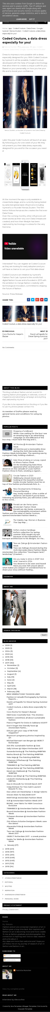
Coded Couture (19, 28)
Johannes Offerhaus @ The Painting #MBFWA (24, 761)
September (12, 671)
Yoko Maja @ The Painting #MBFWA (23, 757)
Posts (8, 956)
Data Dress (31, 28)
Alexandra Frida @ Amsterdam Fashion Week (24, 827)
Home (4, 28)
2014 (7, 855)
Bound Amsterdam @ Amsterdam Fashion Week (26, 812)
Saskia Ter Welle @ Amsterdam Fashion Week (25, 840)
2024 (7, 651)
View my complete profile (13, 989)
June (9, 680)
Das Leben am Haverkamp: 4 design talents (27, 792)
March (10, 689)
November (12, 665)
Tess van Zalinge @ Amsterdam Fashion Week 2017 (25, 832)
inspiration (9, 890)
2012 (7, 860)
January (11, 845)
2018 (7, 660)
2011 (7, 863)
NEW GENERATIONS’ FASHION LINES (23, 694)
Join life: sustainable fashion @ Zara (23, 746)
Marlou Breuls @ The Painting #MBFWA (25, 754)
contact (27, 407)
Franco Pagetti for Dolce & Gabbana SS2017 (27, 723)
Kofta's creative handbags (24, 530)
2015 (7, 852)
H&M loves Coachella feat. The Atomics (25, 715)
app (10, 28)
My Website (7, 924)
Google (40, 28)
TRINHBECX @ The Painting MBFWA (23, 765)
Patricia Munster (23, 970)
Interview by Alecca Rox (13, 1000)
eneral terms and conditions (17, 414)
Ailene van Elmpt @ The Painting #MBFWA (26, 776)
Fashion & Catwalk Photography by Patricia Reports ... (26, 698)
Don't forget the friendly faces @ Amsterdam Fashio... (22, 727)
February (11, 691)
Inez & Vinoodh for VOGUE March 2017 (24, 784)
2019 (7, 657)
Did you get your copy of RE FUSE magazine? (22, 732)
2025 (7, 648)
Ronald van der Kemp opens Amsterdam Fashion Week (25, 505)
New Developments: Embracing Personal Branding (27, 490)
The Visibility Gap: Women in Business (29, 520)
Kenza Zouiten (15, 31)
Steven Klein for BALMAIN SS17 (21, 795)
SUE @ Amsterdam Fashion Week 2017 (24, 801)
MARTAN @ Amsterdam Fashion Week (24, 798)
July (9, 677)
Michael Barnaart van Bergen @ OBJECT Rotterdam (25, 742)
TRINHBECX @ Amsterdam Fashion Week (26, 808)
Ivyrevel (5, 31)
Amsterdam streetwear (15, 895)
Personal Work (12, 899)
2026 (7, 645)
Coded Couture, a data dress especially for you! (22, 324)
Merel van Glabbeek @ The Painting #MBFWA (23, 772)
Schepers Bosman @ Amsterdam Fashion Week (26, 817)
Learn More (21, 19)
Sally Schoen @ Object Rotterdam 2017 (25, 748)
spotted (8, 886)
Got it (32, 19)
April (9, 686)
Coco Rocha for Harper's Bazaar (21, 712)
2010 (7, 866)
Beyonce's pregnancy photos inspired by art (26, 737)
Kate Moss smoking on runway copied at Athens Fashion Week (29, 461)
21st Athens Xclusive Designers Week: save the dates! (27, 822)
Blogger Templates (29, 1006)
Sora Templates (16, 1006)
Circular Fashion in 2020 (23, 476)
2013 (7, 858)
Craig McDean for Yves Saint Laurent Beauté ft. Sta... (24, 788)
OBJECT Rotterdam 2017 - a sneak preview (26, 836)
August (10, 674)
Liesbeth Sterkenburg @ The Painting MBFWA (24, 780)
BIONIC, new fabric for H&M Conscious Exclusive (24, 804)
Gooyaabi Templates (25, 1009)
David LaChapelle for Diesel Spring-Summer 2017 (27, 703)
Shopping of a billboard (23, 431)
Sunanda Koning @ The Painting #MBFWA (26, 751)
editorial (9, 882)
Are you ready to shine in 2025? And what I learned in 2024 (28, 560)
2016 (7, 849)
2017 (7, 663)
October (11, 668)
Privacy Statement (10, 909)
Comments (10, 960)
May (9, 683)
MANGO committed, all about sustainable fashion (26, 719)
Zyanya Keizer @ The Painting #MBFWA (25, 768)
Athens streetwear (13, 878)
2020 (7, 654)
